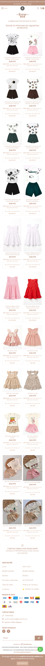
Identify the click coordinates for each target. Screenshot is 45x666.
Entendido (22, 663)
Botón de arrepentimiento (22, 652)
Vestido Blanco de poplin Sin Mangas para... (12, 253)
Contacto (5, 589)
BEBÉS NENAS (8, 571)
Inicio (4, 567)
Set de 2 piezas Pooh (12, 481)
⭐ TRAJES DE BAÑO (30, 589)
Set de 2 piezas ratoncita (32, 437)
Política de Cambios (30, 585)
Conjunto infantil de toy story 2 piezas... (12, 102)
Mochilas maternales (10, 580)
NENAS (5, 576)
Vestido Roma (32, 351)
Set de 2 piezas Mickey (33, 526)
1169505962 (9, 616)
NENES (25, 576)
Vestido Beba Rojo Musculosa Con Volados (32, 307)
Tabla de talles (7, 585)
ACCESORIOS (27, 580)
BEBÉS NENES (28, 571)
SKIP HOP (26, 567)
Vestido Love (33, 393)
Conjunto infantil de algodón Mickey (12, 147)
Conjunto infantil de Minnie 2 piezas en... (12, 58)
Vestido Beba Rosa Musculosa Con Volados (12, 307)
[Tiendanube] (22, 645)
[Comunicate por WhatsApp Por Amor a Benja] (40, 649)
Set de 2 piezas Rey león (12, 526)
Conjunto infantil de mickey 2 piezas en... (33, 102)
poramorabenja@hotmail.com (16, 619)
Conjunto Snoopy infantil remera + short (33, 200)
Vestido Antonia (12, 393)
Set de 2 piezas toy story (12, 437)
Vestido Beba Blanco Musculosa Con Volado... (33, 253)
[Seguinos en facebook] (8, 631)
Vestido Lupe (12, 351)
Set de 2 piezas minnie (33, 482)
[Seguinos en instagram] (3, 631)
